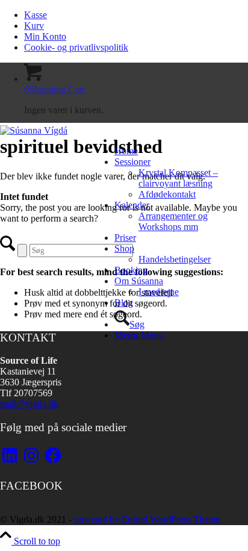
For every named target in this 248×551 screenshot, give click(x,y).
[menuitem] (136, 15)
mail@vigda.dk (29, 404)
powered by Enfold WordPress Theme (147, 519)
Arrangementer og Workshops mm (173, 221)
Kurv (34, 25)
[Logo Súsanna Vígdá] (33, 130)
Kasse (35, 15)
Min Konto (45, 36)
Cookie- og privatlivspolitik (76, 47)
